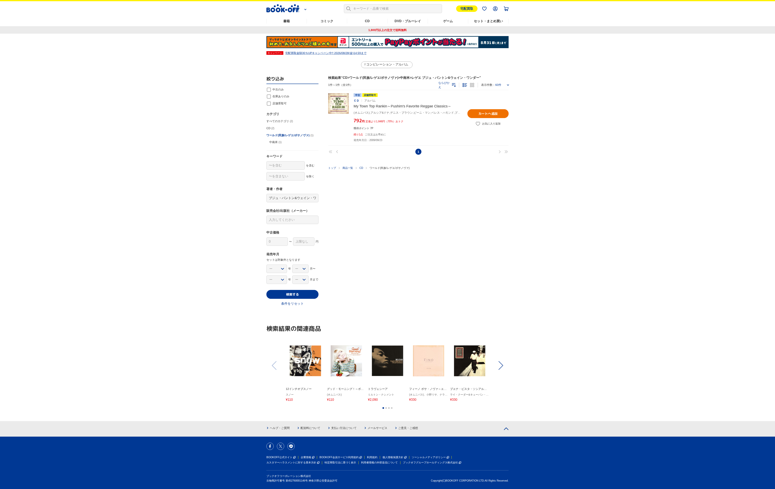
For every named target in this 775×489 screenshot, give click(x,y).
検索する (292, 294)
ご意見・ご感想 (408, 428)
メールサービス (377, 428)
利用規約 (372, 457)
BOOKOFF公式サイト (279, 457)
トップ (332, 167)
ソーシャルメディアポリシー (429, 457)
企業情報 (306, 457)
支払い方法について (344, 428)
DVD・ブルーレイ (408, 21)
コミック (326, 21)
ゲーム (448, 21)
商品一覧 (347, 167)
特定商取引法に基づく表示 (340, 462)
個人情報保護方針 (392, 457)
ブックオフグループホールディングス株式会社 (430, 462)
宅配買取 (466, 8)
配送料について (310, 428)
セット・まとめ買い (488, 21)
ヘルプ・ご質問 (280, 428)
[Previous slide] (274, 365)
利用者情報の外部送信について (379, 462)
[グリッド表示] (472, 85)
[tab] (383, 408)
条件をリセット (292, 303)
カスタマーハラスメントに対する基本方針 (291, 462)
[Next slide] (500, 365)
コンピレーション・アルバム (387, 64)
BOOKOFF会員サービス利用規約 (339, 457)
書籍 (286, 21)
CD (367, 21)
